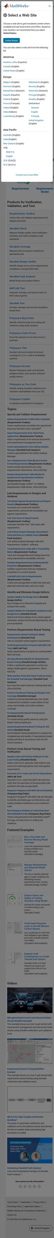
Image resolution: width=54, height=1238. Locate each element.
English (34, 112)
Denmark (7, 86)
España (6, 95)
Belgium (7, 82)
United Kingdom (36, 120)
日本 (5, 160)
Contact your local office (27, 175)
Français (35, 116)
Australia (7, 135)
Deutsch (35, 107)
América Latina (10, 62)
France (6, 103)
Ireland (6, 107)
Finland (6, 99)
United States (9, 70)
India (5, 139)
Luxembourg (9, 116)
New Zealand (9, 143)
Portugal (33, 95)
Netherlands (34, 82)
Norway (32, 86)
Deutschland (9, 90)
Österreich (33, 90)
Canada (7, 66)
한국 (5, 165)
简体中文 (10, 152)
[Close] (50, 6)
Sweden (32, 99)
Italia (5, 112)
